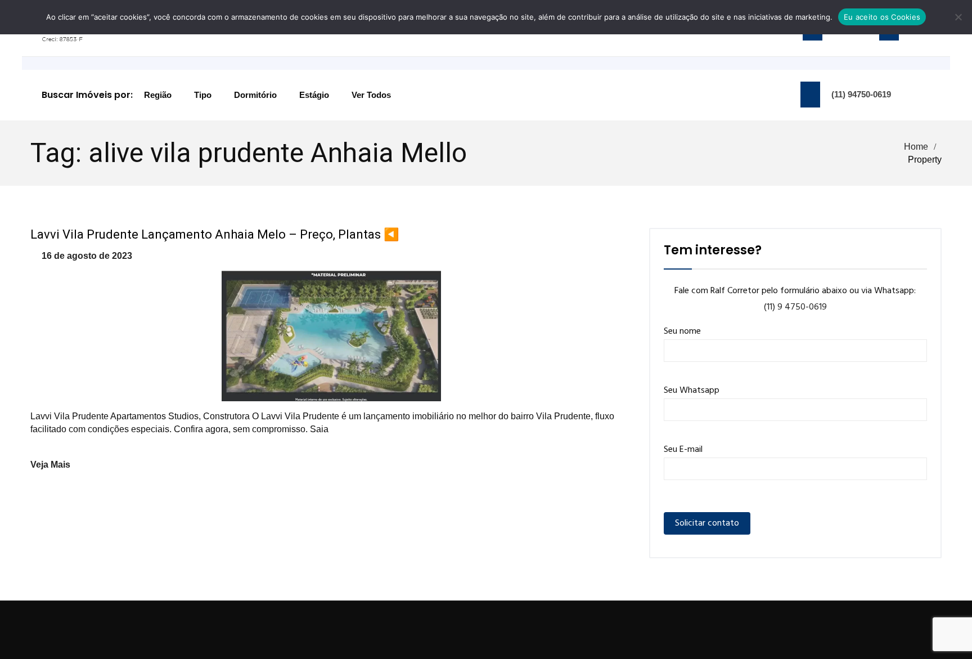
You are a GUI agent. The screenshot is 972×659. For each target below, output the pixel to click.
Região (158, 95)
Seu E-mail (683, 449)
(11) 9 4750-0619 (795, 307)
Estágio (314, 95)
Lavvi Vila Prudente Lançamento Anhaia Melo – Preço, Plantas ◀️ (214, 234)
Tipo (203, 95)
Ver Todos (371, 95)
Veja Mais (50, 464)
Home (916, 146)
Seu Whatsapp (691, 390)
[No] (958, 17)
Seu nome (682, 331)
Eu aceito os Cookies (882, 16)
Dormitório (255, 95)
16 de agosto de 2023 (87, 256)
